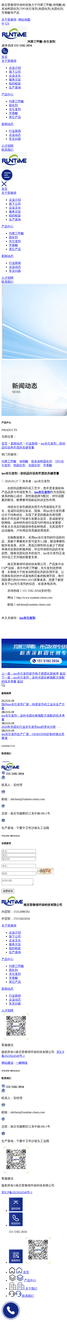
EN (7, 23)
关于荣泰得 (8, 19)
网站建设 (7, 1062)
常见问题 (15, 138)
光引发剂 (15, 109)
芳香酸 (13, 113)
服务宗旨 (15, 79)
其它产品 (15, 117)
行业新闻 (15, 131)
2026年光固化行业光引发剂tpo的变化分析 (28, 726)
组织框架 (15, 83)
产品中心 (7, 94)
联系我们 (7, 149)
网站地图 (24, 19)
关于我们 (31, 1288)
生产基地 (15, 87)
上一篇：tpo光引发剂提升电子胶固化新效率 (30, 673)
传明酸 (23, 461)
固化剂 (13, 105)
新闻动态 (7, 124)
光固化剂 (34, 465)
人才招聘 (7, 145)
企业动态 (15, 134)
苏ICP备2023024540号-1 (16, 1192)
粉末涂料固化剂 (41, 461)
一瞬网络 (22, 1062)
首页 (4, 56)
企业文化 (15, 75)
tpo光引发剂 (27, 617)
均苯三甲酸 (16, 101)
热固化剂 (19, 465)
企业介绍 (15, 67)
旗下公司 (15, 71)
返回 (63, 673)
